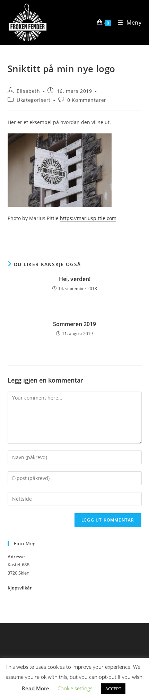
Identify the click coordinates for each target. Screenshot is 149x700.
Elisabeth (28, 91)
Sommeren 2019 (74, 324)
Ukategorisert (34, 100)
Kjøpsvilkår (20, 588)
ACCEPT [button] (113, 688)
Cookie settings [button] (75, 688)
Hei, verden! (74, 279)
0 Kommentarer (86, 100)
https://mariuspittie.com (88, 218)
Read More (35, 688)
